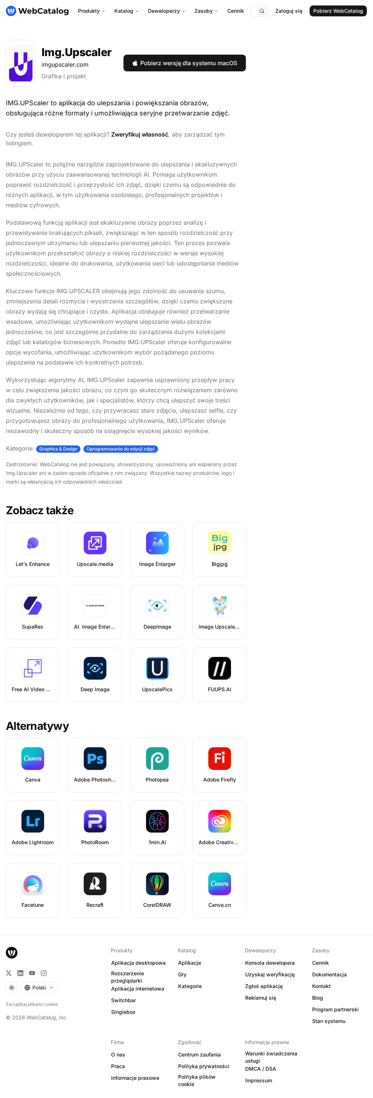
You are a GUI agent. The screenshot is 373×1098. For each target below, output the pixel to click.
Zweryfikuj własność (139, 134)
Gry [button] (182, 974)
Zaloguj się (288, 11)
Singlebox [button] (123, 1012)
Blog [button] (317, 998)
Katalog (123, 11)
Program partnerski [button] (335, 1009)
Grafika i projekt (64, 76)
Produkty (89, 11)
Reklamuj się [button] (260, 998)
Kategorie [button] (190, 986)
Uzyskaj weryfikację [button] (270, 974)
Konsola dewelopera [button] (270, 963)
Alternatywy (37, 725)
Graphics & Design (58, 449)
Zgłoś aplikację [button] (264, 986)
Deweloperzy (164, 11)
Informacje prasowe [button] (135, 1078)
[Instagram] (44, 973)
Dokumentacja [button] (329, 974)
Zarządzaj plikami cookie (32, 1004)
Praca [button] (118, 1066)
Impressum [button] (258, 1080)
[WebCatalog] (11, 953)
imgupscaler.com (65, 64)
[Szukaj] (262, 11)
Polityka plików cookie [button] (197, 1080)
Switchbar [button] (123, 1000)
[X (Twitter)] (9, 973)
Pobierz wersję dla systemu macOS (188, 63)
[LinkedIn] (20, 973)
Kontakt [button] (321, 986)
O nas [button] (118, 1054)
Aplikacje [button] (189, 963)
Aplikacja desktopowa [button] (138, 963)
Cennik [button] (320, 963)
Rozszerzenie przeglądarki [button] (127, 977)
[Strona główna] (37, 11)
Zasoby (204, 11)
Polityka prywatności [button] (203, 1066)
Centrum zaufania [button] (199, 1054)
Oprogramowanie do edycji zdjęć (121, 449)
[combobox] (39, 987)
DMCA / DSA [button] (260, 1069)
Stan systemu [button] (328, 1021)
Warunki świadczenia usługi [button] (271, 1057)
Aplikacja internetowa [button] (137, 988)
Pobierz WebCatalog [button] (338, 11)
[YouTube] (32, 973)
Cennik (235, 11)
